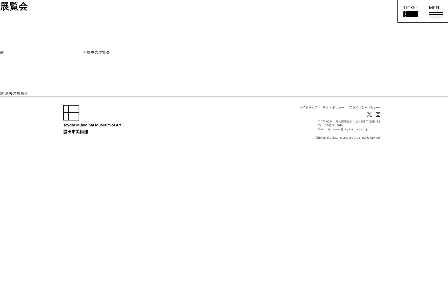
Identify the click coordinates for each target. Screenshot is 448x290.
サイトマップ (308, 107)
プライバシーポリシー (364, 107)
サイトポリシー (333, 107)
